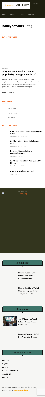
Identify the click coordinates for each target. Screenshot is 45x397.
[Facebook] (4, 108)
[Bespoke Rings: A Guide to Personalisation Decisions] (5, 153)
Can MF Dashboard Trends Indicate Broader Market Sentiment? (28, 322)
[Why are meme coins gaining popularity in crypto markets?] (22, 53)
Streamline (13, 136)
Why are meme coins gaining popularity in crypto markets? (19, 73)
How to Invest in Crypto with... (22, 171)
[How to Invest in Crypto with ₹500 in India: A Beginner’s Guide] (5, 173)
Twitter (11, 117)
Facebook (12, 108)
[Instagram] (4, 113)
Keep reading (8, 92)
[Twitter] (4, 117)
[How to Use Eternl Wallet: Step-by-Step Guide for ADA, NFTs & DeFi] (10, 289)
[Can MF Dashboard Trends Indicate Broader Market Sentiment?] (10, 320)
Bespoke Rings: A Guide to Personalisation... (21, 152)
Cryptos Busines (21, 390)
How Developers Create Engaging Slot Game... (26, 132)
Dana (11, 174)
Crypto (5, 68)
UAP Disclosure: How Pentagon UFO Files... (25, 162)
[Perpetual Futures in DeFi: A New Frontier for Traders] (10, 336)
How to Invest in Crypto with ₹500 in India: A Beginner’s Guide (28, 276)
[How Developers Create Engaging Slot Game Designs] (5, 133)
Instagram (12, 113)
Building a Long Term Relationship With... (24, 142)
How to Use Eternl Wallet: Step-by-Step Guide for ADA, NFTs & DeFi (28, 291)
